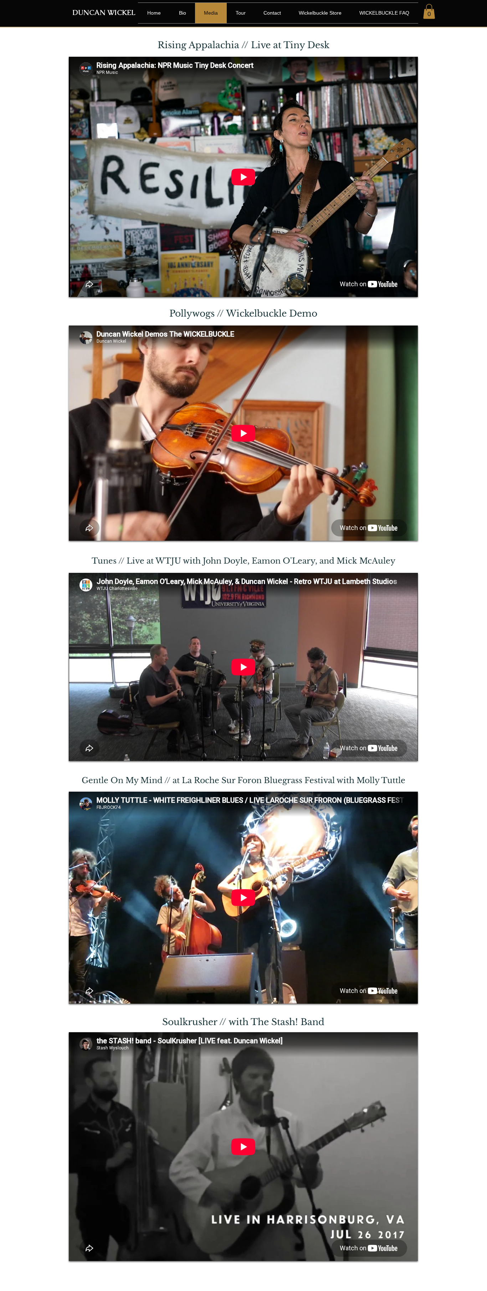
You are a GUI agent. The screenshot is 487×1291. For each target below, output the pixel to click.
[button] (429, 11)
